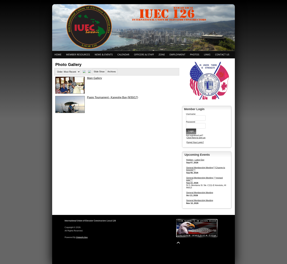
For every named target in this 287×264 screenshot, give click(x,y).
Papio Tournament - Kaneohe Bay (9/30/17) (112, 97)
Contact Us (222, 54)
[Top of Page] (178, 242)
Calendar (123, 54)
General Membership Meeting (199, 192)
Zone (162, 54)
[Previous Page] (84, 72)
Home (57, 54)
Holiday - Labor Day (195, 160)
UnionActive (82, 237)
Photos (194, 54)
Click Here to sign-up (196, 138)
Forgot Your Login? (195, 142)
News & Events (104, 54)
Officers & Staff (144, 54)
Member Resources (78, 54)
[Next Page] (89, 72)
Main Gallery (94, 78)
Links (207, 54)
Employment (177, 54)
